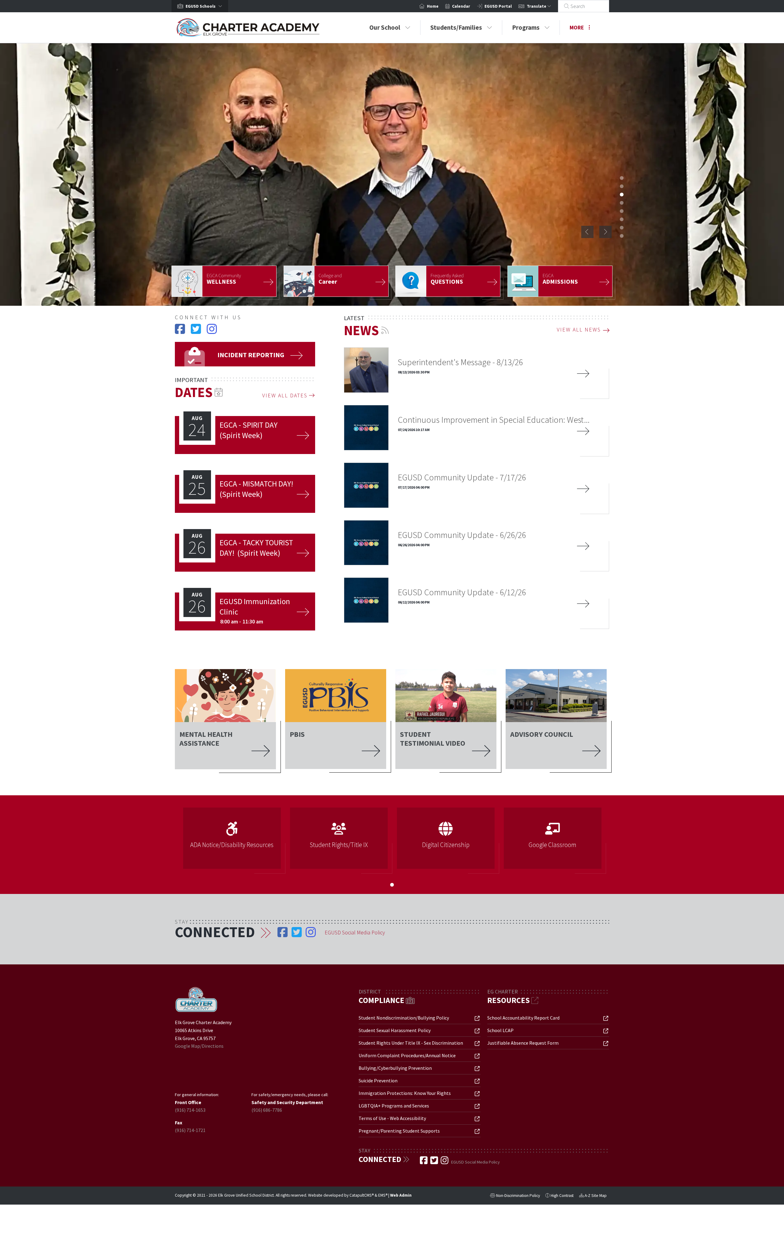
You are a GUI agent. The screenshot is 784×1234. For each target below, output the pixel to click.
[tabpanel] (392, 174)
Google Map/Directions (199, 1046)
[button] (205, 6)
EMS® (382, 1195)
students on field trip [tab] (622, 228)
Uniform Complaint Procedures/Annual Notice (407, 1055)
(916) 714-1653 (190, 1110)
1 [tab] (392, 885)
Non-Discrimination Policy (515, 1196)
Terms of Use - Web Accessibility (392, 1118)
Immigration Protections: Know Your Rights (405, 1093)
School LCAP (500, 1030)
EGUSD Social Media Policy (355, 932)
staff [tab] (622, 203)
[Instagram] (212, 331)
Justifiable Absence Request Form (523, 1043)
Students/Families (456, 27)
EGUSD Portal (498, 6)
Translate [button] (537, 6)
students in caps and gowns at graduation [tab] (622, 186)
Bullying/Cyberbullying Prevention (395, 1068)
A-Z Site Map (593, 1196)
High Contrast (562, 1195)
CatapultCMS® (361, 1195)
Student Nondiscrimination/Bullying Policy (404, 1018)
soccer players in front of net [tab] (622, 219)
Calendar (461, 6)
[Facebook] (180, 331)
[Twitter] (196, 331)
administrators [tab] (622, 194)
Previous (587, 232)
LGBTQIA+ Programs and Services (394, 1106)
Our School (384, 27)
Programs (526, 27)
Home (433, 6)
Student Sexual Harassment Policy (395, 1030)
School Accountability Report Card (523, 1018)
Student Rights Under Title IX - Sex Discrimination (411, 1043)
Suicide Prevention (378, 1080)
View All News (579, 329)
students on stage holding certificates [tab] (622, 211)
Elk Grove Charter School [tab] (622, 178)
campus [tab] (622, 236)
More (577, 27)
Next (605, 232)
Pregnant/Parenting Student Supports (399, 1131)
